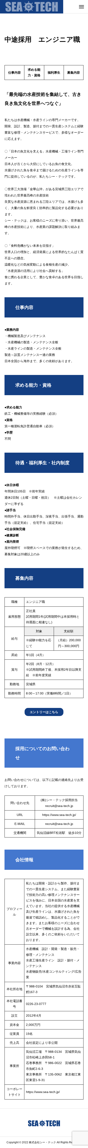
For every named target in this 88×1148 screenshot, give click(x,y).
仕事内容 (14, 72)
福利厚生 (54, 72)
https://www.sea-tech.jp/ (59, 815)
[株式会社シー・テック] (31, 6)
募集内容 (73, 72)
